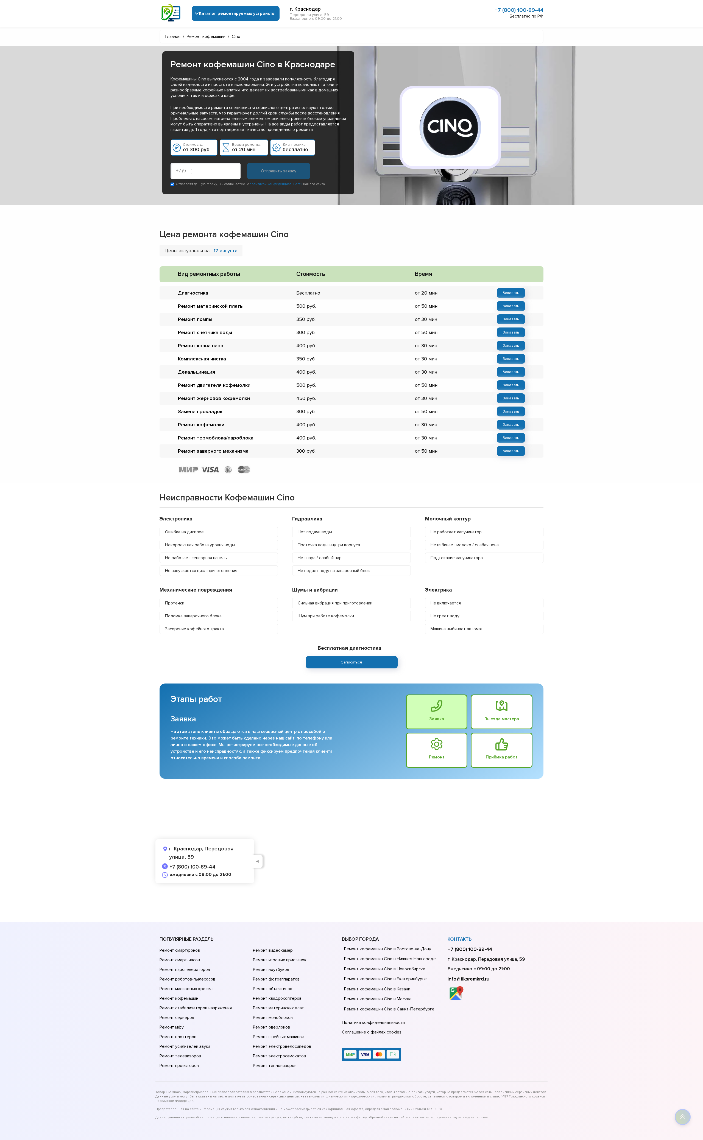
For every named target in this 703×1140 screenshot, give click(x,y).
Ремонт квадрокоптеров (277, 998)
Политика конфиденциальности (373, 1022)
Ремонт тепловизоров (275, 1065)
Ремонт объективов (272, 988)
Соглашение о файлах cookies (371, 1032)
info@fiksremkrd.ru (468, 979)
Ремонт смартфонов (180, 950)
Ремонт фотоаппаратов (276, 979)
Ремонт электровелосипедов (282, 1046)
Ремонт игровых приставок (279, 960)
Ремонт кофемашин (179, 998)
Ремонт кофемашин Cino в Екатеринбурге (385, 979)
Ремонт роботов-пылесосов (187, 979)
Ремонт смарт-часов (180, 960)
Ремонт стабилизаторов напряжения (196, 1008)
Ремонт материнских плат (278, 1008)
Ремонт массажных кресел (186, 988)
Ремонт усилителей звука (185, 1046)
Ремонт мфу (172, 1027)
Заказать (511, 292)
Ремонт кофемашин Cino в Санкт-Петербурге (389, 1009)
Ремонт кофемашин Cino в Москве (378, 999)
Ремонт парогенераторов (185, 969)
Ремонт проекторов (179, 1065)
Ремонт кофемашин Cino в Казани (377, 989)
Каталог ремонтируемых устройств (237, 13)
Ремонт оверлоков (271, 1027)
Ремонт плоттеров (178, 1037)
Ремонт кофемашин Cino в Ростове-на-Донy (387, 949)
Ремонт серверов (177, 1017)
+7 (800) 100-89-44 (519, 10)
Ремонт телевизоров (180, 1056)
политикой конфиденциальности (276, 184)
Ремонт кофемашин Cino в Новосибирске (384, 969)
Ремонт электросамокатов (279, 1056)
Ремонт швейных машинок (278, 1037)
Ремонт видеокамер (273, 950)
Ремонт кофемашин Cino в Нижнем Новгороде (390, 959)
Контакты (460, 939)
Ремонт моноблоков (273, 1017)
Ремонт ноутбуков (271, 969)
